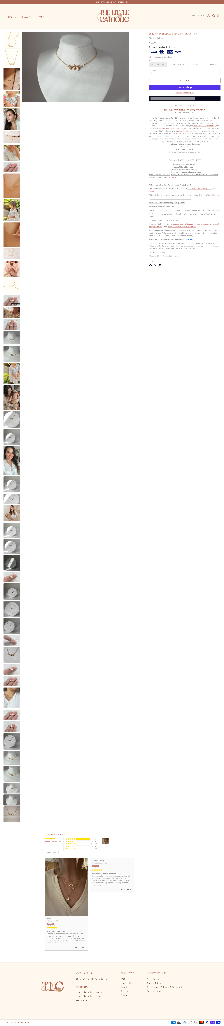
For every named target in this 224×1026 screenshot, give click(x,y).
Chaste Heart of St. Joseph (170, 128)
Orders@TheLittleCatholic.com (92, 979)
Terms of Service (155, 983)
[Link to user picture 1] (66, 887)
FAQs (123, 979)
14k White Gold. (194, 189)
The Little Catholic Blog (88, 996)
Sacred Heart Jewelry (210, 139)
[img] (66, 928)
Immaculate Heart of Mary (204, 126)
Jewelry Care (127, 983)
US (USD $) (197, 15)
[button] (70, 839)
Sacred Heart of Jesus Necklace (186, 224)
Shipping (152, 57)
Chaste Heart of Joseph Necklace (182, 227)
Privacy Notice (154, 991)
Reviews (125, 991)
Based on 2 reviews (53, 841)
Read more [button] (51, 943)
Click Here (216, 195)
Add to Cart (185, 80)
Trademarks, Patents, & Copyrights (165, 987)
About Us (125, 987)
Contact (125, 995)
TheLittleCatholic (156, 38)
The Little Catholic (23, 1022)
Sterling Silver (206, 189)
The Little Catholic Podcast (90, 992)
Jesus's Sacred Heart (184, 131)
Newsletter (82, 1000)
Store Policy (153, 979)
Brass (151, 191)
